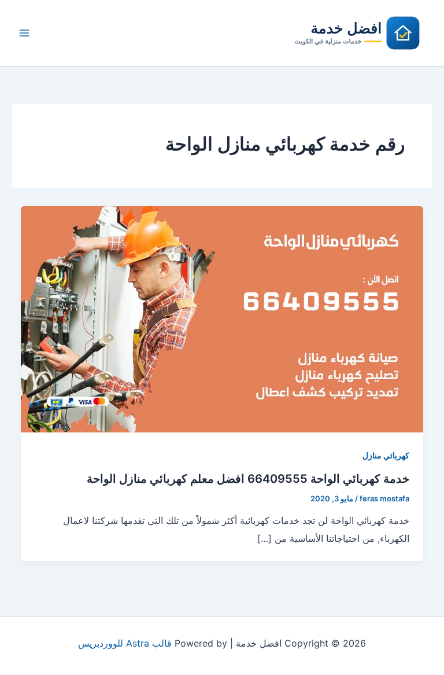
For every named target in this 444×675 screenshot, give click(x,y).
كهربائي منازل (385, 455)
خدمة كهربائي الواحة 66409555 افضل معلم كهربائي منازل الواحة (248, 479)
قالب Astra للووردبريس (125, 643)
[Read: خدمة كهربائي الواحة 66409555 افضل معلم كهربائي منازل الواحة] (222, 318)
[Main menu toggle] (24, 33)
